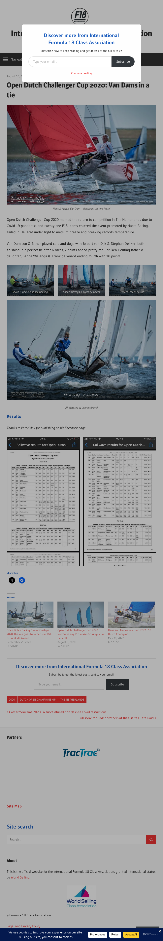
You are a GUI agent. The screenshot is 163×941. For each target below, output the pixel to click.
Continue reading (81, 73)
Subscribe (123, 61)
